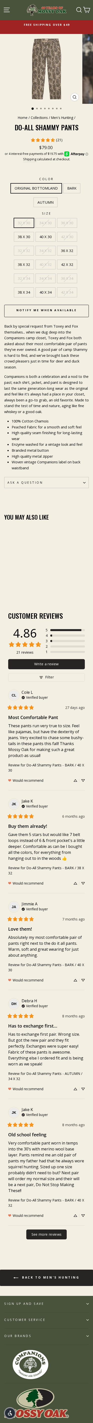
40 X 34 (45, 292)
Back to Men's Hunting (49, 1277)
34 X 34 (45, 278)
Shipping (29, 159)
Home (23, 117)
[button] (65, 630)
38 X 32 (24, 264)
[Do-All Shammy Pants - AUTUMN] (18, 587)
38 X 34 (24, 292)
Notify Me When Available (46, 310)
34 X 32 (45, 250)
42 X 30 (67, 236)
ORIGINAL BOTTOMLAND (36, 188)
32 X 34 (24, 278)
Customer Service (25, 1320)
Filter (49, 677)
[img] (35, 697)
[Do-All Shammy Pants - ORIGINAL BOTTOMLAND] (7, 587)
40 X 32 (45, 264)
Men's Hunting (62, 117)
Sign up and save (24, 1304)
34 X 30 (45, 222)
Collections (39, 117)
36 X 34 (67, 278)
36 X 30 (67, 222)
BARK (71, 188)
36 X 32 (67, 250)
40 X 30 (45, 236)
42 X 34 (67, 292)
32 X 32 (24, 250)
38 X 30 (24, 236)
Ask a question (25, 482)
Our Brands (17, 1336)
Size (46, 213)
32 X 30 (24, 222)
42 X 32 (67, 264)
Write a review (46, 664)
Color (46, 179)
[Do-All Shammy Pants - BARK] (13, 587)
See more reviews (46, 1234)
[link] (46, 140)
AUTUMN (45, 202)
